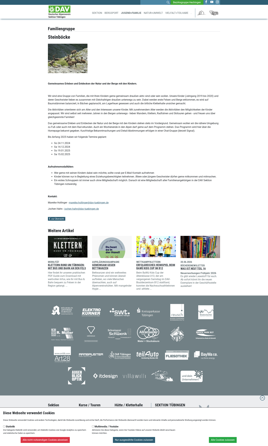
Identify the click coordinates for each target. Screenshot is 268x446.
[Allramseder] (148, 333)
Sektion (97, 12)
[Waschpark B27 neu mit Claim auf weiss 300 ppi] (206, 333)
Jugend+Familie (131, 12)
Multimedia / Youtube (106, 426)
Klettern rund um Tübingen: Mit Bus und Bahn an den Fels (67, 266)
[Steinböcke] (67, 58)
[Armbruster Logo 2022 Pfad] (91, 354)
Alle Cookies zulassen (223, 439)
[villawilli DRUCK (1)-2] (134, 375)
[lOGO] (76, 375)
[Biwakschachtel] (205, 312)
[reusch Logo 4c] (177, 312)
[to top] (262, 399)
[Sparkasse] (148, 312)
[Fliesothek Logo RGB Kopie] (177, 354)
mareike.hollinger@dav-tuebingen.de (89, 202)
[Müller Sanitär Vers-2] (62, 333)
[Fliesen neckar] (177, 333)
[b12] (214, 12)
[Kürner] (91, 312)
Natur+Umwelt (153, 12)
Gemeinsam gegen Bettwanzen (103, 266)
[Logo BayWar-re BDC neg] (206, 354)
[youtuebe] (211, 2)
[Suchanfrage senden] (168, 3)
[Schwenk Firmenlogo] (120, 333)
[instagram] (217, 2)
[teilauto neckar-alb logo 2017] (148, 354)
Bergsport (111, 12)
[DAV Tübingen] (59, 11)
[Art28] (62, 354)
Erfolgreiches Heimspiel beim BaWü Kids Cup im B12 (155, 266)
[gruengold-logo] (91, 333)
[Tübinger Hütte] (201, 12)
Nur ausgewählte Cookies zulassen (134, 439)
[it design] (105, 375)
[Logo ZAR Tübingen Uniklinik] (120, 354)
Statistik (10, 426)
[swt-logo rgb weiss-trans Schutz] (119, 312)
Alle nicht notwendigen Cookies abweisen (45, 439)
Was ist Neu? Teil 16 (193, 268)
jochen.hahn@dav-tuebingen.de (81, 208)
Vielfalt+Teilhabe (176, 12)
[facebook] (206, 2)
